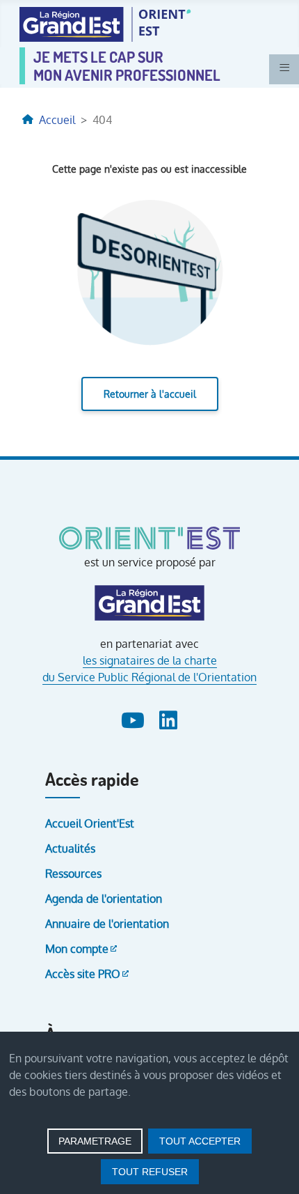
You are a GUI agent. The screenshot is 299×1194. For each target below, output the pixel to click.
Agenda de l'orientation (103, 899)
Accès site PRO (82, 974)
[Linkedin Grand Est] (168, 718)
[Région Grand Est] (149, 603)
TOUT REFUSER (150, 1171)
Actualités (70, 848)
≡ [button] (284, 67)
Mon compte (76, 949)
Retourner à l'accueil (150, 394)
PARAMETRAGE (94, 1141)
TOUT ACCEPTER (200, 1141)
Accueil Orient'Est (89, 823)
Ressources (73, 874)
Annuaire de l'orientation (107, 924)
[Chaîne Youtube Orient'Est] (134, 718)
